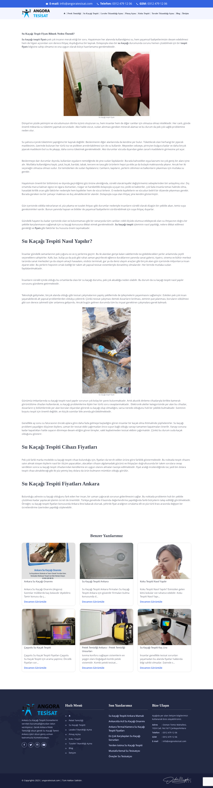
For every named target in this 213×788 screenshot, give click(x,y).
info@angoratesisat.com (76, 3)
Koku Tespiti (144, 14)
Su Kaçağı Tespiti (91, 14)
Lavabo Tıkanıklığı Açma (112, 14)
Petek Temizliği (74, 14)
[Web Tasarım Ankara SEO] (177, 779)
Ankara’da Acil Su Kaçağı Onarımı (127, 721)
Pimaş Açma (130, 14)
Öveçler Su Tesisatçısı (120, 756)
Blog (178, 14)
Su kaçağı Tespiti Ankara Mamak (126, 715)
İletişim (185, 14)
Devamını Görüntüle (35, 601)
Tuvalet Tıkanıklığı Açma (163, 14)
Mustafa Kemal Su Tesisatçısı (124, 750)
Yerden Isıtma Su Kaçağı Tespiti (125, 745)
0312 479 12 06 (122, 3)
